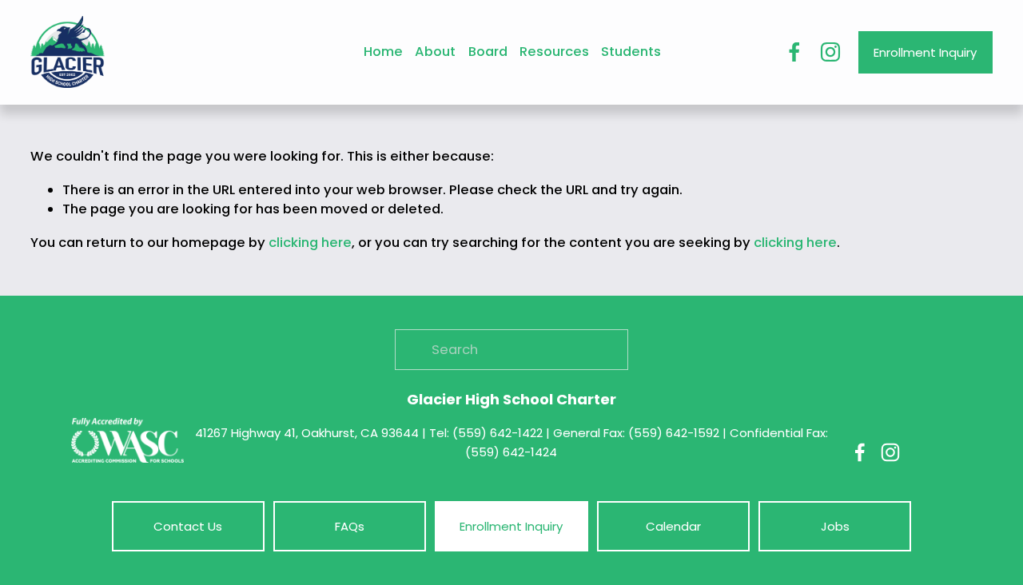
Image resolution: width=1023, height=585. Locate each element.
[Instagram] (830, 52)
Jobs (835, 526)
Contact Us (187, 526)
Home (383, 51)
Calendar (673, 526)
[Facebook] (794, 52)
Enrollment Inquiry (925, 52)
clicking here (310, 242)
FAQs (349, 526)
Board (488, 51)
